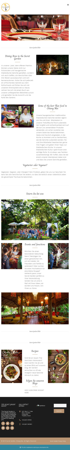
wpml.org (35, 447)
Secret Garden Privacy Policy (58, 441)
